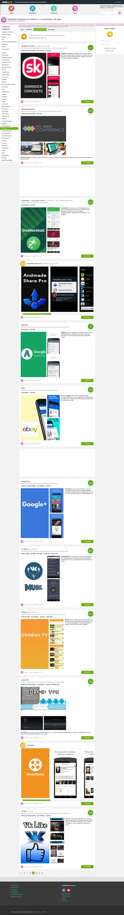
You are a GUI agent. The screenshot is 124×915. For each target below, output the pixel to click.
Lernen (3, 101)
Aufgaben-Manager (7, 57)
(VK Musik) (32, 549)
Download (4, 79)
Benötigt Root (5, 65)
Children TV (25, 612)
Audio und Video (6, 34)
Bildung (4, 37)
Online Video (5, 113)
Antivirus (4, 52)
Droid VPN (25, 680)
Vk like (23, 811)
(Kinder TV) (34, 612)
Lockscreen (5, 104)
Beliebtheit (29, 29)
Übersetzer (5, 145)
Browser (4, 69)
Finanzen (4, 82)
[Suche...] (120, 13)
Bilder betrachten (6, 67)
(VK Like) (29, 811)
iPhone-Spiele (14, 887)
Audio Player (5, 55)
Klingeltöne (14, 890)
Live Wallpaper (14, 892)
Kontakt (64, 898)
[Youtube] (69, 891)
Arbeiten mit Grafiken (7, 32)
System (4, 46)
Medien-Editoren (6, 106)
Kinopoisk (30, 745)
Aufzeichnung (5, 60)
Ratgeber (4, 123)
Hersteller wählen (66, 894)
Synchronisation (6, 133)
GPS (3, 89)
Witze (3, 153)
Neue (22, 29)
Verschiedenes (6, 49)
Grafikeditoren (5, 91)
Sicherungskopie (6, 126)
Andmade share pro (42, 263)
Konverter (4, 96)
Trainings (4, 140)
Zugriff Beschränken (7, 160)
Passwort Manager (7, 121)
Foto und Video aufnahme (8, 84)
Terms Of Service (38, 912)
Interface (4, 94)
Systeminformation (7, 135)
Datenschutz (5, 77)
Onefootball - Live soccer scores (32, 200)
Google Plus (25, 481)
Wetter (3, 150)
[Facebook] (64, 891)
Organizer (4, 118)
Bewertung (51, 29)
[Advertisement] (9, 192)
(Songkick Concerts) (42, 46)
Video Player (5, 148)
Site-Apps (4, 128)
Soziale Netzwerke (7, 131)
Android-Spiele (14, 885)
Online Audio (5, 111)
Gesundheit (5, 87)
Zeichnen (4, 158)
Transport (4, 143)
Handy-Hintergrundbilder (17, 894)
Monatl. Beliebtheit (40, 29)
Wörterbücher (5, 155)
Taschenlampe (5, 138)
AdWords (24, 325)
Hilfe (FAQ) (64, 900)
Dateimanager (5, 74)
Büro (3, 39)
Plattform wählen (110, 50)
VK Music (24, 549)
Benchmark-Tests (6, 62)
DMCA (44, 912)
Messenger (5, 109)
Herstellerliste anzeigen (110, 48)
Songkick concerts (27, 46)
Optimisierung (5, 116)
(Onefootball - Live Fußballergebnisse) (58, 200)
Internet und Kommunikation (9, 42)
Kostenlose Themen (16, 896)
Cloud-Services (6, 72)
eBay (23, 388)
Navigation (4, 44)
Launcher (4, 99)
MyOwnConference (28, 109)
